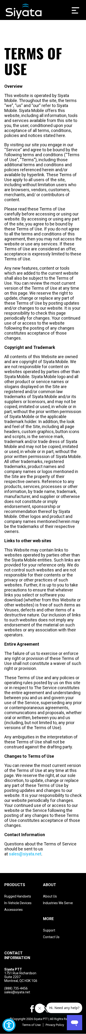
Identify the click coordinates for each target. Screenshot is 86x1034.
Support (49, 930)
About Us (50, 896)
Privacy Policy (55, 1025)
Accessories (13, 910)
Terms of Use (31, 1025)
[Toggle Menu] (75, 10)
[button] (32, 1009)
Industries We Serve (58, 903)
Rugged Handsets (17, 896)
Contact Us (51, 937)
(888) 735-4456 (16, 988)
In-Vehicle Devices (18, 903)
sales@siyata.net (25, 853)
